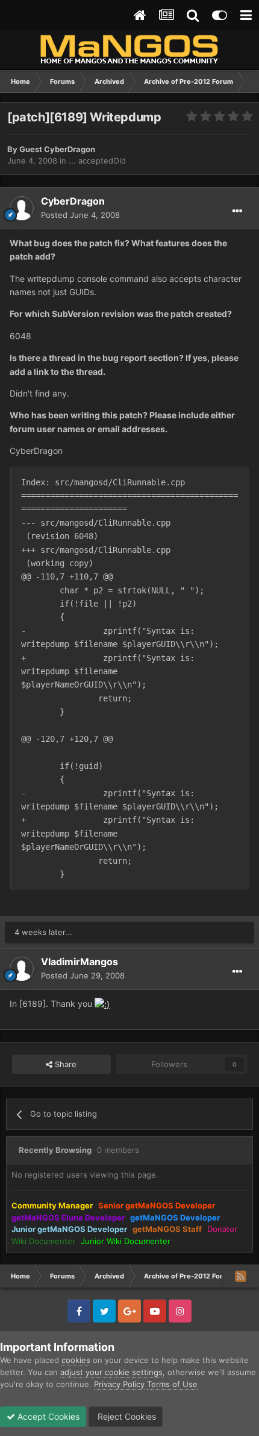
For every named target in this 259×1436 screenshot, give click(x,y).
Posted (80, 215)
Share (64, 1064)
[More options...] (237, 211)
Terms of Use (172, 1384)
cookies (75, 1360)
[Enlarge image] (102, 1003)
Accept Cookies (47, 1416)
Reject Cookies (125, 1416)
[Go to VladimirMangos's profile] (22, 969)
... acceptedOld (97, 160)
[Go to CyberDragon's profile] (22, 208)
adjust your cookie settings (111, 1372)
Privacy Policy (119, 1384)
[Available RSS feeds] (240, 1276)
